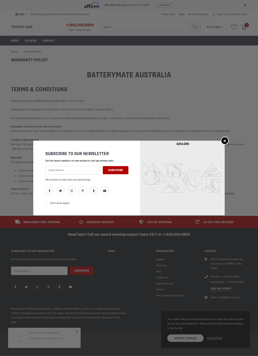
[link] (49, 191)
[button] (225, 141)
